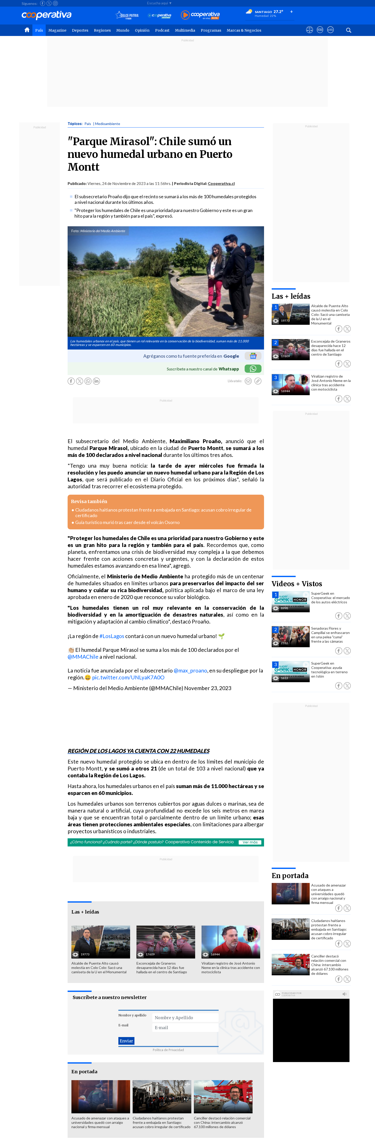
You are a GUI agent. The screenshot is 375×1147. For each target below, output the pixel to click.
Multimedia (185, 30)
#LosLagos (111, 636)
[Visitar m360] (320, 34)
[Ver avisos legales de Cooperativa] (309, 34)
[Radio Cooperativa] (200, 15)
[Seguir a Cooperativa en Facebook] (42, 3)
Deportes (80, 30)
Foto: (75, 231)
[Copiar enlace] (257, 381)
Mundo (122, 30)
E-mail (123, 1025)
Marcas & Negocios (244, 30)
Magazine (57, 30)
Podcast (162, 30)
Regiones (102, 30)
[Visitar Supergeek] (330, 34)
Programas (211, 30)
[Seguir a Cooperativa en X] (49, 3)
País (39, 30)
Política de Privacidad (168, 1050)
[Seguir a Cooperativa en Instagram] (55, 3)
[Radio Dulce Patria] (127, 15)
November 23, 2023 (207, 688)
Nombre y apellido (132, 1015)
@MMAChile (83, 656)
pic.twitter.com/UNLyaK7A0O (128, 677)
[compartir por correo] (248, 381)
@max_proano (190, 670)
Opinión (142, 30)
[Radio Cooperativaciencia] (159, 15)
